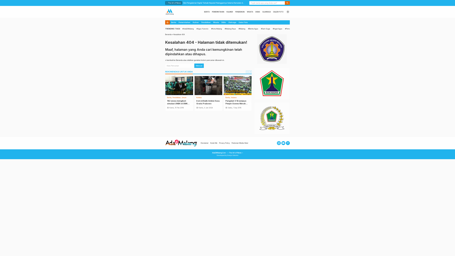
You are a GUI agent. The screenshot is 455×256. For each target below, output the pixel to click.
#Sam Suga (265, 29)
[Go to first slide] (250, 72)
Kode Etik (213, 143)
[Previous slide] (247, 72)
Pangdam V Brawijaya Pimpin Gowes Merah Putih (235, 103)
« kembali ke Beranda (174, 60)
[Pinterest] (288, 143)
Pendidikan (240, 12)
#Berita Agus (253, 29)
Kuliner (230, 12)
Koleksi (199, 97)
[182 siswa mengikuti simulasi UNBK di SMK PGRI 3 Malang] (179, 85)
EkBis (257, 12)
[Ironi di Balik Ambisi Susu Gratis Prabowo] (208, 85)
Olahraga (266, 12)
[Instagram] (279, 143)
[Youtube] (283, 143)
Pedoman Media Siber (240, 143)
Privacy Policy (224, 143)
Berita (207, 12)
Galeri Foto (278, 12)
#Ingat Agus (277, 29)
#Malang (242, 29)
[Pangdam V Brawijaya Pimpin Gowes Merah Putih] (238, 85)
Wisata (250, 12)
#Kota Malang (216, 29)
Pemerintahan (218, 12)
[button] (287, 3)
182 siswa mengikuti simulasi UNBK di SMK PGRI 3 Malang (177, 103)
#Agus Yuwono (202, 29)
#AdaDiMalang (188, 29)
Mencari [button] (199, 66)
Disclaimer (205, 143)
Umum (184, 97)
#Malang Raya (230, 29)
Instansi (234, 97)
